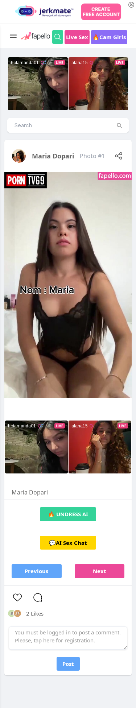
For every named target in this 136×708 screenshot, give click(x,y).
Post (68, 663)
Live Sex (77, 37)
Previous (36, 571)
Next (99, 571)
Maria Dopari (53, 156)
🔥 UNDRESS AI (68, 514)
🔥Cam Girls (109, 37)
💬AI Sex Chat (68, 542)
